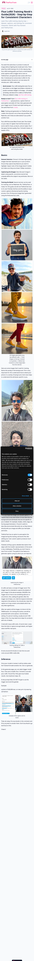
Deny (17, 511)
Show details (25, 495)
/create (15, 107)
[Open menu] (32, 2)
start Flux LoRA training (24, 95)
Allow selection (17, 506)
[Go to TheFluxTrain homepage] (9, 2)
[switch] (30, 479)
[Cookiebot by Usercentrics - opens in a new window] (25, 449)
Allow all (17, 500)
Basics (4, 155)
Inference (5, 659)
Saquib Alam (7, 31)
